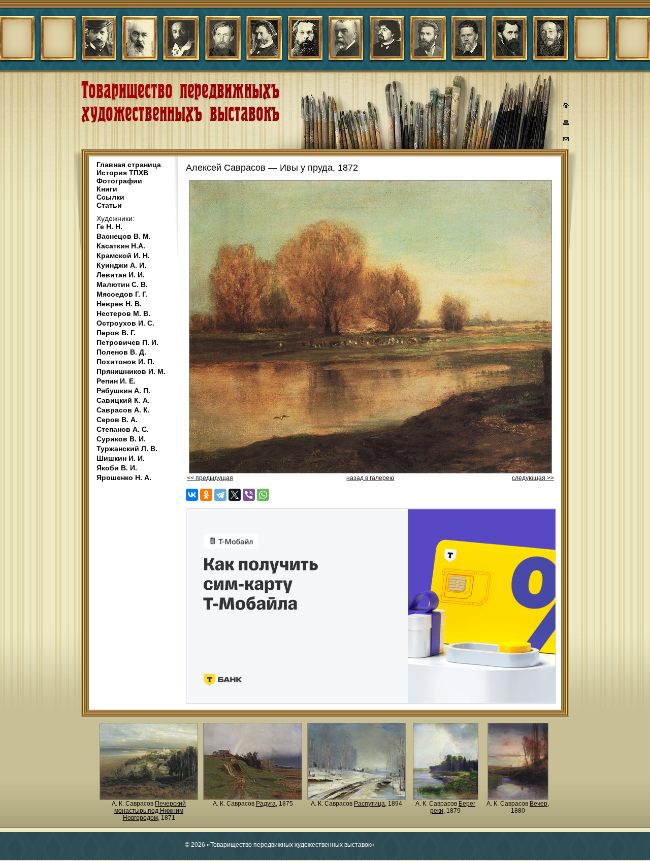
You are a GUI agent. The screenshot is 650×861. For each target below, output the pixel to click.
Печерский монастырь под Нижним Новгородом (150, 810)
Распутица (369, 803)
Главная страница (128, 165)
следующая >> (533, 478)
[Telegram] (220, 495)
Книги (106, 189)
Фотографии (119, 181)
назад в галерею (370, 478)
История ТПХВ (122, 173)
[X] (235, 495)
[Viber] (249, 495)
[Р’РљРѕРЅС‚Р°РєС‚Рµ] (192, 495)
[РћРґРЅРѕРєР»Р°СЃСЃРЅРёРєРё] (206, 495)
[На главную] (566, 106)
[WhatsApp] (263, 495)
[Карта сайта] (566, 124)
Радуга (266, 803)
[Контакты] (566, 140)
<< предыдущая (210, 478)
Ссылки (110, 197)
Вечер (538, 803)
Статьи (109, 205)
